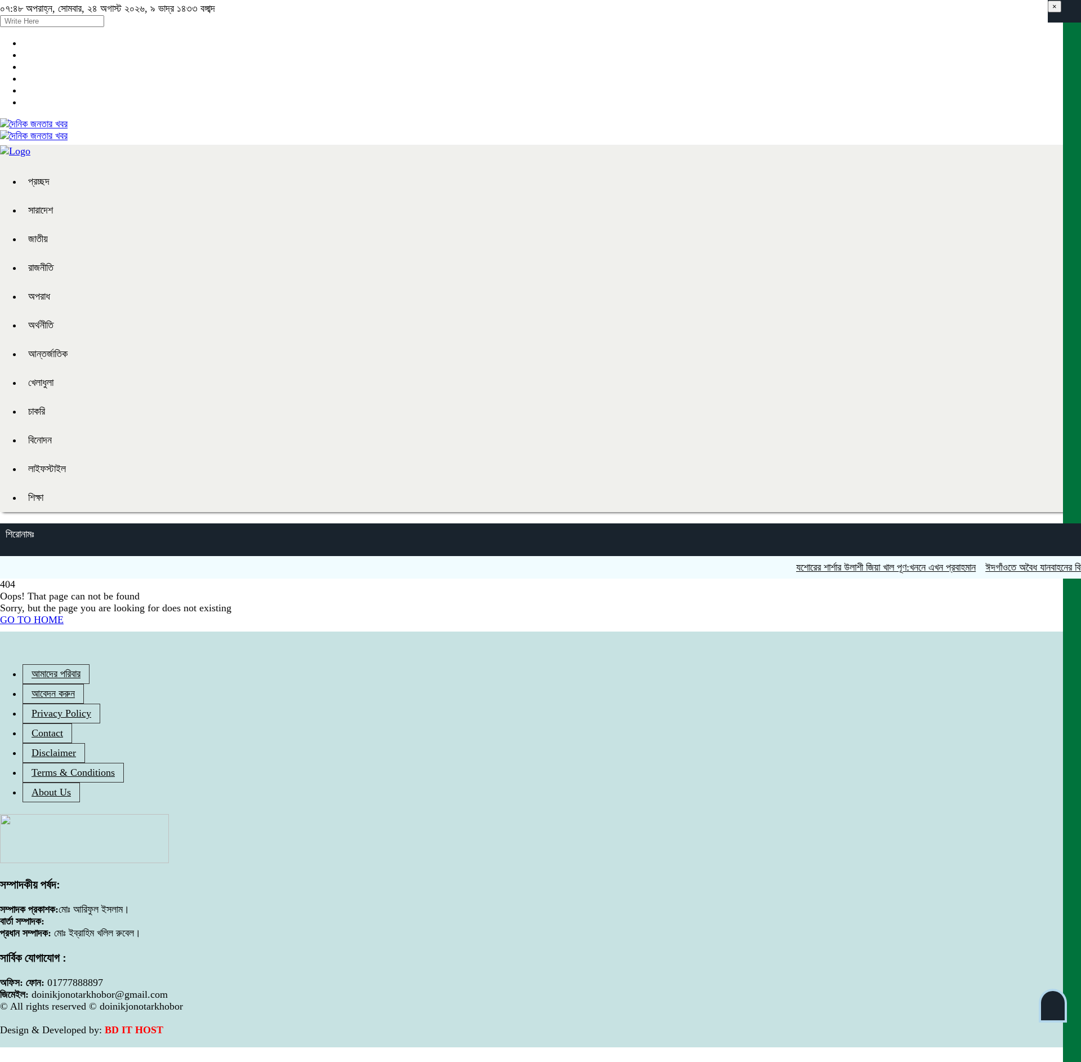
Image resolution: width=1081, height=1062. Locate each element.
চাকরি (36, 411)
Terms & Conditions (73, 772)
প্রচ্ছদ (39, 181)
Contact (47, 733)
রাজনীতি (40, 267)
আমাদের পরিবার (56, 673)
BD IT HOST (134, 1030)
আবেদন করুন (53, 693)
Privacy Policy (61, 713)
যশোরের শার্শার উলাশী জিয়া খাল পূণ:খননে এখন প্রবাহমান (872, 567)
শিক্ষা (35, 497)
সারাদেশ (40, 210)
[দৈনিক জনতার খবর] (34, 124)
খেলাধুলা (40, 382)
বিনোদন (40, 440)
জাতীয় (38, 239)
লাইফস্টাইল (47, 468)
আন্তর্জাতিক (48, 353)
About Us (51, 792)
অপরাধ (39, 296)
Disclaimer (54, 752)
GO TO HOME (32, 619)
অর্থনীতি (40, 325)
